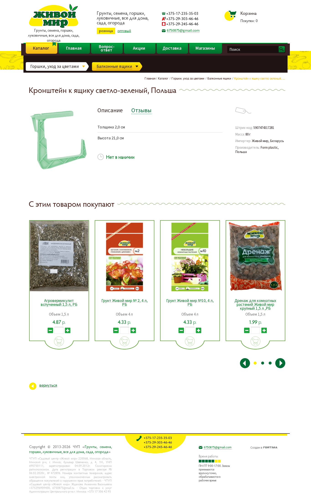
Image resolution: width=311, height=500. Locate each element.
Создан (256, 447)
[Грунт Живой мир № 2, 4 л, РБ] (124, 256)
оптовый (124, 30)
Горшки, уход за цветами (54, 66)
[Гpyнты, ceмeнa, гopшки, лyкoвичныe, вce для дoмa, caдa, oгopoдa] (53, 27)
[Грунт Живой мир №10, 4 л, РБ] (190, 256)
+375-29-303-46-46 (182, 18)
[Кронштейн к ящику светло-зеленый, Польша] (58, 176)
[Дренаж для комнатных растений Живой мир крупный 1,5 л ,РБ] (255, 256)
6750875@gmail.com (183, 30)
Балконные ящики (114, 66)
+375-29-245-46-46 (182, 23)
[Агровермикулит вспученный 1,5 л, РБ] (59, 256)
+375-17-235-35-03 (182, 13)
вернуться (48, 385)
